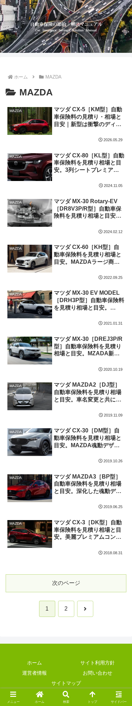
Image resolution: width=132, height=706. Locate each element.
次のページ (66, 583)
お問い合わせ (97, 673)
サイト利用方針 (97, 663)
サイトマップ (66, 683)
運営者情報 (34, 673)
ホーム (34, 663)
